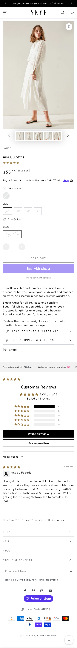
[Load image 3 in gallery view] (38, 136)
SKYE (32, 635)
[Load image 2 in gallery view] (29, 136)
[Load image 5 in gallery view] (57, 136)
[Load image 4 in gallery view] (48, 136)
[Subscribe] (72, 571)
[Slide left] (6, 3)
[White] (6, 195)
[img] (11, 467)
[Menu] (5, 12)
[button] (62, 12)
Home (6, 148)
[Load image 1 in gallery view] (20, 136)
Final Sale (12, 234)
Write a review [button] (38, 434)
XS (7, 211)
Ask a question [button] (38, 443)
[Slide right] (71, 3)
